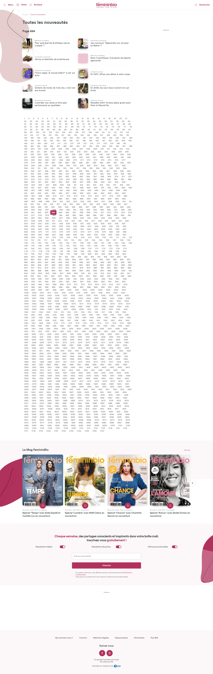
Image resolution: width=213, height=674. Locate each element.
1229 (57, 334)
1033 (111, 295)
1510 (57, 389)
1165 (127, 320)
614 (73, 221)
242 (101, 154)
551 (74, 210)
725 (100, 240)
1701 (120, 425)
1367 (34, 362)
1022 (26, 295)
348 (74, 174)
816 (92, 257)
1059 (95, 301)
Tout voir (187, 450)
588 (108, 215)
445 (89, 190)
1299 (57, 348)
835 (115, 260)
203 (53, 149)
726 (107, 240)
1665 (57, 420)
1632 (126, 412)
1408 (26, 370)
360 (46, 177)
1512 (71, 389)
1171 (63, 323)
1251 (118, 337)
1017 (93, 293)
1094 (42, 309)
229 (120, 152)
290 (108, 163)
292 (122, 163)
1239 (26, 337)
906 (54, 273)
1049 (128, 298)
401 (109, 182)
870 (26, 268)
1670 (97, 420)
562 (39, 213)
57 (118, 124)
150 (32, 141)
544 (26, 210)
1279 (119, 342)
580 (54, 215)
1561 (117, 398)
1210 (26, 331)
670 (40, 232)
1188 (76, 326)
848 (95, 262)
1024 (41, 295)
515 (45, 204)
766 (61, 248)
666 (117, 229)
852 (122, 262)
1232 (79, 334)
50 (78, 124)
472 (68, 196)
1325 (34, 354)
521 (84, 204)
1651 (57, 417)
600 (82, 218)
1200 (56, 329)
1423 (34, 373)
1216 (69, 331)
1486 (88, 384)
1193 (113, 326)
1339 (34, 356)
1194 (120, 326)
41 (25, 124)
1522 (33, 392)
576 (26, 215)
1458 (88, 378)
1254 (34, 340)
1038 (42, 298)
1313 (55, 351)
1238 (125, 334)
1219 (91, 331)
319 (90, 168)
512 (25, 204)
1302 (80, 348)
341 (25, 174)
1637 (57, 414)
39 (123, 121)
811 (60, 257)
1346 (87, 356)
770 (90, 248)
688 (61, 235)
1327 (49, 354)
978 (125, 284)
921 (46, 276)
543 (128, 207)
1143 (77, 318)
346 (60, 174)
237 (66, 154)
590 (122, 215)
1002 (84, 290)
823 (32, 260)
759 (117, 246)
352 (102, 174)
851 (116, 262)
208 (88, 149)
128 (108, 135)
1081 (50, 306)
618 (99, 221)
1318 (91, 351)
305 (102, 165)
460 (88, 193)
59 (129, 124)
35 (100, 121)
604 (110, 218)
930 (109, 276)
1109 (48, 312)
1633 (26, 414)
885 (129, 268)
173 (71, 143)
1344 (72, 356)
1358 (72, 359)
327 (39, 171)
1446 (104, 376)
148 (130, 138)
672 (54, 232)
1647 (26, 417)
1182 (33, 326)
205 (67, 149)
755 (88, 246)
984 (60, 287)
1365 (126, 359)
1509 (49, 389)
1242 (49, 337)
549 (61, 210)
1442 (73, 376)
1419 (108, 370)
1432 (103, 373)
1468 (58, 381)
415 (101, 185)
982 (46, 287)
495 (124, 199)
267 (54, 160)
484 (46, 199)
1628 (95, 412)
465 (124, 193)
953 (53, 282)
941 (75, 279)
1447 (112, 376)
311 (39, 168)
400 (103, 182)
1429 (80, 373)
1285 (56, 345)
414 (94, 185)
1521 (26, 392)
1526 (64, 392)
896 (95, 271)
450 (125, 190)
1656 (96, 417)
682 (124, 232)
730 (26, 243)
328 (46, 171)
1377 (111, 362)
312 (45, 168)
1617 (117, 409)
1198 (41, 329)
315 (64, 168)
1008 (26, 293)
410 (68, 185)
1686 (112, 423)
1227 (41, 334)
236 (60, 154)
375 (39, 179)
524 (105, 204)
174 (78, 143)
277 (123, 160)
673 (61, 232)
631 (81, 224)
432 (109, 188)
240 (87, 154)
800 (89, 254)
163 (116, 141)
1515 (93, 389)
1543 (87, 395)
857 (46, 265)
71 (90, 127)
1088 (103, 306)
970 (69, 284)
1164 (120, 320)
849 (102, 262)
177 (98, 143)
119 (50, 135)
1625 (72, 412)
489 (81, 199)
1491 (127, 384)
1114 (82, 312)
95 (118, 130)
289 (101, 163)
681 (117, 232)
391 (39, 182)
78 (130, 127)
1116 (96, 312)
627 (54, 224)
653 (26, 229)
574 (123, 213)
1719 (41, 431)
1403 (96, 367)
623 (26, 224)
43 (36, 124)
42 (31, 124)
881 (102, 268)
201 (39, 149)
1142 (69, 318)
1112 (69, 312)
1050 (26, 301)
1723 (71, 431)
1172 (70, 323)
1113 (75, 312)
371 (123, 177)
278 (26, 163)
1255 (41, 340)
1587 (102, 403)
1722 (64, 431)
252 (60, 157)
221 (65, 152)
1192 (105, 326)
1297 (42, 348)
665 (110, 229)
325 (25, 171)
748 (40, 246)
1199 (48, 329)
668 (26, 232)
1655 (88, 417)
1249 (103, 337)
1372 (72, 362)
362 (60, 177)
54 (100, 124)
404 (26, 185)
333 (80, 171)
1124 (47, 315)
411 (75, 185)
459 (81, 193)
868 (123, 265)
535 (73, 207)
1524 (48, 392)
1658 (111, 417)
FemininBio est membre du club (103, 666)
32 (82, 121)
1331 (79, 354)
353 (108, 174)
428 (81, 188)
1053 (49, 301)
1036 (26, 298)
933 (129, 276)
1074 (104, 304)
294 (26, 165)
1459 (95, 378)
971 (75, 284)
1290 (94, 345)
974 (97, 284)
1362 (102, 359)
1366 (26, 362)
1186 (62, 326)
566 (67, 213)
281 (46, 163)
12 (77, 119)
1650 (50, 417)
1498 (73, 387)
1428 (73, 373)
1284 (48, 345)
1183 (40, 326)
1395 (34, 367)
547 (47, 210)
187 (58, 146)
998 (54, 290)
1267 (26, 342)
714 (25, 240)
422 (39, 188)
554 (95, 210)
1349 (111, 356)
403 (123, 182)
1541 (72, 395)
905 (47, 273)
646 (82, 226)
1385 (64, 365)
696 (117, 235)
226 (99, 152)
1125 (54, 315)
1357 (64, 359)
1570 (80, 401)
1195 (127, 326)
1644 (111, 414)
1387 (79, 365)
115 (25, 135)
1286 (64, 345)
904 (40, 273)
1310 (34, 351)
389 (26, 182)
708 (97, 237)
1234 (94, 334)
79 (25, 130)
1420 (115, 370)
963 (124, 282)
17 (104, 119)
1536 (34, 395)
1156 (62, 320)
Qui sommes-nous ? (64, 638)
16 (99, 119)
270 (75, 160)
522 (91, 204)
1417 (93, 370)
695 (110, 235)
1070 (73, 304)
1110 (55, 312)
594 (40, 218)
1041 (65, 298)
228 (113, 152)
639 (33, 226)
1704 (34, 428)
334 (87, 171)
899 (116, 271)
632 (88, 224)
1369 (49, 362)
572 (109, 213)
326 (32, 171)
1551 (41, 398)
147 (123, 138)
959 (96, 282)
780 (54, 251)
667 (124, 229)
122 (69, 135)
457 (67, 193)
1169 (48, 323)
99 (31, 132)
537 (87, 207)
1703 (26, 428)
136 (51, 138)
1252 (126, 337)
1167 (34, 323)
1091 (127, 306)
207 (81, 149)
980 (33, 287)
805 (124, 254)
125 (88, 135)
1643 (104, 414)
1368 (42, 362)
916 (122, 273)
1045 (96, 298)
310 (32, 168)
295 (33, 165)
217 (38, 152)
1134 (119, 315)
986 (74, 287)
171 (59, 143)
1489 (111, 384)
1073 (97, 304)
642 (54, 226)
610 (47, 221)
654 (33, 229)
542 (122, 207)
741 (102, 243)
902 (26, 273)
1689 (26, 425)
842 (53, 262)
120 (56, 135)
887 (33, 271)
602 (96, 218)
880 (95, 268)
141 (84, 138)
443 (75, 190)
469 (47, 196)
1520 (129, 389)
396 (74, 182)
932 (122, 276)
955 (67, 282)
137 (58, 138)
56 (112, 124)
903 (33, 273)
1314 (62, 351)
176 (91, 143)
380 (75, 179)
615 (79, 221)
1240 (34, 337)
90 (89, 130)
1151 (25, 320)
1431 (96, 373)
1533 (117, 392)
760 (124, 246)
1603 (119, 406)
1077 (128, 304)
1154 (47, 320)
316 (71, 168)
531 (46, 207)
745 (130, 243)
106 (77, 132)
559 (129, 210)
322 (111, 168)
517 (58, 204)
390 (33, 182)
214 (127, 149)
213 (121, 149)
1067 (50, 304)
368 (102, 177)
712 (123, 237)
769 (82, 248)
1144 (84, 318)
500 (54, 202)
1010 (42, 293)
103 (57, 132)
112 (115, 132)
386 (115, 179)
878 (81, 268)
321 (104, 168)
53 (95, 124)
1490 (119, 384)
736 (67, 243)
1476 (120, 381)
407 (47, 185)
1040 (57, 298)
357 (26, 177)
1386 (71, 365)
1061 (111, 301)
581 (60, 215)
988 (88, 287)
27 (54, 121)
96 (123, 130)
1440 (57, 376)
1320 (106, 351)
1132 (105, 315)
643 (61, 226)
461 (95, 193)
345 (53, 174)
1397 (49, 367)
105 (70, 132)
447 (104, 190)
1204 (86, 329)
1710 (81, 428)
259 (108, 157)
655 (40, 229)
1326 (41, 354)
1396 (42, 367)
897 (102, 271)
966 (40, 284)
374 (33, 179)
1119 (117, 312)
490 (88, 199)
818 (105, 257)
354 (115, 174)
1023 (34, 295)
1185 (54, 326)
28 (60, 121)
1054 (57, 301)
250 (47, 157)
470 (54, 196)
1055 (64, 301)
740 (95, 243)
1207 (110, 329)
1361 (95, 359)
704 (68, 237)
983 (53, 287)
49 (72, 124)
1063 (126, 301)
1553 (56, 398)
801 (96, 254)
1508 (42, 389)
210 (102, 149)
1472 (89, 381)
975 (104, 284)
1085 (80, 306)
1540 (64, 395)
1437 (34, 376)
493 (109, 199)
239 (80, 154)
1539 (57, 395)
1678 (50, 423)
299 (61, 165)
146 (117, 138)
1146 (99, 318)
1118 (110, 312)
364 (74, 177)
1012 (56, 293)
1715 (118, 428)
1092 (26, 309)
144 (104, 138)
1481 (50, 384)
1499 (81, 387)
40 (129, 121)
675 (75, 232)
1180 (129, 323)
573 (116, 213)
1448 (120, 376)
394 (60, 182)
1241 (41, 337)
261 (122, 157)
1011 (49, 293)
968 (54, 284)
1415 (78, 370)
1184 (47, 326)
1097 (65, 309)
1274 (80, 342)
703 (61, 237)
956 (74, 282)
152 (45, 141)
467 (33, 196)
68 (72, 127)
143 (97, 138)
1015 (78, 293)
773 (110, 248)
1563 (26, 401)
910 (82, 273)
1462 (119, 378)
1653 (73, 417)
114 (127, 132)
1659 (119, 417)
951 (39, 282)
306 (109, 165)
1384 (56, 365)
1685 (104, 423)
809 (47, 257)
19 (115, 119)
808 (40, 257)
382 (88, 179)
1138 (40, 318)
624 (33, 224)
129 (114, 135)
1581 (57, 403)
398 (88, 182)
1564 (34, 401)
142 (90, 138)
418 (121, 185)
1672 (112, 420)
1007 (124, 290)
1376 (103, 362)
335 (94, 171)
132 (25, 138)
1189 (84, 326)
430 (95, 188)
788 (110, 251)
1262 (95, 340)
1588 (110, 403)
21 (126, 119)
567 (74, 213)
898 (109, 271)
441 (61, 190)
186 (51, 146)
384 (102, 179)
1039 (49, 298)
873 (46, 268)
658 (61, 229)
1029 (80, 295)
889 (46, 271)
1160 (91, 320)
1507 (34, 389)
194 (104, 146)
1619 (26, 412)
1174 (85, 323)
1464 (26, 381)
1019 (108, 293)
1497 (65, 387)
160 (97, 141)
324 (124, 168)
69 (78, 127)
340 (129, 171)
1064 (26, 304)
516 (51, 204)
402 (116, 182)
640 (40, 226)
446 (96, 190)
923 (60, 276)
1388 (87, 365)
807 (33, 257)
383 (95, 179)
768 (75, 248)
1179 (122, 323)
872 (39, 268)
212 (114, 149)
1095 (50, 309)
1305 (103, 348)
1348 (103, 356)
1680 (66, 423)
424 (53, 188)
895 (88, 271)
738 (81, 243)
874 (53, 268)
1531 (102, 392)
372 (130, 177)
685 (40, 235)
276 (116, 160)
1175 (92, 323)
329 (53, 171)
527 (125, 204)
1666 (65, 420)
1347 (95, 356)
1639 (73, 414)
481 (25, 199)
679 (104, 232)
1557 (87, 398)
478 (111, 196)
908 (69, 273)
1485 (80, 384)
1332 (87, 354)
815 (85, 257)
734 (53, 243)
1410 (42, 370)
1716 (125, 428)
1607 (42, 409)
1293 (117, 345)
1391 (110, 365)
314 (58, 168)
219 (51, 152)
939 (61, 279)
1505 (127, 387)
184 (38, 146)
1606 (34, 409)
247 (26, 157)
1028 (73, 295)
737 (74, 243)
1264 (110, 340)
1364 (118, 359)
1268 (34, 342)
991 (109, 287)
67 (66, 127)
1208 (117, 329)
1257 (57, 340)
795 (54, 254)
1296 (34, 348)
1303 (88, 348)
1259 (72, 340)
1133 (112, 315)
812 (66, 257)
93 (106, 130)
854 (26, 265)
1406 (119, 367)
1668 (81, 420)
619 (106, 221)
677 (89, 232)
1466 (42, 381)
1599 (88, 406)
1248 (95, 337)
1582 (64, 403)
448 (111, 190)
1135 (127, 315)
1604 (126, 406)
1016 (86, 293)
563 (46, 213)
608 (33, 221)
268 (61, 160)
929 (102, 276)
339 (122, 171)
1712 (96, 428)
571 (102, 213)
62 (37, 127)
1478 (26, 384)
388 (129, 179)
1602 (111, 406)
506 (96, 202)
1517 (107, 389)
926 (81, 276)
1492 (26, 387)
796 (61, 254)
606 (124, 218)
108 (90, 132)
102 (50, 132)
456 (60, 193)
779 (47, 251)
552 (81, 210)
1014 (71, 293)
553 (88, 210)
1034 (119, 295)
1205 (94, 329)
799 (82, 254)
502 (68, 202)
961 (109, 282)
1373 (80, 362)
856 (39, 265)
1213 (47, 331)
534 (66, 207)
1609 (58, 409)
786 (96, 251)
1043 (80, 298)
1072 (89, 304)
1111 (62, 312)
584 (81, 215)
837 (128, 260)
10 (67, 119)
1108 (41, 312)
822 (25, 260)
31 (77, 121)
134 (38, 138)
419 (128, 185)
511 (130, 202)
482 (32, 199)
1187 (69, 326)
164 (123, 141)
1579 (42, 403)
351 (95, 174)
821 (125, 257)
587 (102, 215)
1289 (87, 345)
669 (33, 232)
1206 (102, 329)
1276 (95, 342)
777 (33, 251)
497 (33, 202)
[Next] (192, 483)
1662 (34, 420)
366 (88, 177)
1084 (72, 306)
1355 (49, 359)
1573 (103, 401)
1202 (71, 329)
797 (68, 254)
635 (109, 224)
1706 (50, 428)
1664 (49, 420)
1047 (112, 298)
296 (40, 165)
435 (130, 188)
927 (88, 276)
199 (25, 149)
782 (68, 251)
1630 (111, 412)
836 (122, 260)
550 (68, 210)
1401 (81, 367)
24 (37, 121)
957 (82, 282)
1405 (112, 367)
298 (54, 165)
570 (95, 213)
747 (33, 246)
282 (53, 163)
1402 (88, 367)
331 (67, 171)
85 (60, 130)
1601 (103, 406)
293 (129, 163)
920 (39, 276)
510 (124, 202)
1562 (125, 398)
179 (111, 143)
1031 (96, 295)
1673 (120, 420)
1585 (87, 403)
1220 (98, 331)
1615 (102, 409)
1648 (34, 417)
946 (110, 279)
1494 (42, 387)
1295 (26, 348)
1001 (77, 290)
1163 (113, 320)
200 (32, 149)
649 (104, 226)
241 (94, 154)
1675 (26, 423)
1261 (87, 340)
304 (95, 165)
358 (32, 177)
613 (66, 221)
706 (82, 237)
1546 (110, 395)
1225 (26, 334)
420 (26, 188)
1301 (73, 348)
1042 (73, 298)
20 (120, 119)
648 (96, 226)
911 (89, 273)
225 (92, 152)
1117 (103, 312)
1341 (49, 356)
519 (71, 204)
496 (26, 202)
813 (72, 257)
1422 (26, 373)
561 (32, 213)
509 (117, 202)
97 (129, 130)
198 (130, 146)
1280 (126, 342)
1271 (57, 342)
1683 (88, 423)
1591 (26, 406)
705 (75, 237)
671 (47, 232)
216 (32, 152)
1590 (125, 403)
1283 (41, 345)
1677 (42, 423)
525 (112, 204)
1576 (126, 401)
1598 (80, 406)
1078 (26, 306)
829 (74, 260)
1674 (128, 420)
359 (39, 177)
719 (59, 240)
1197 (34, 329)
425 (60, 188)
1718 (33, 431)
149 (25, 141)
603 (103, 218)
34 (94, 121)
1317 (84, 351)
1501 (97, 387)
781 (61, 251)
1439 (49, 376)
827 (60, 260)
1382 (41, 365)
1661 (26, 420)
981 (39, 287)
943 (89, 279)
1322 (121, 351)
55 (106, 124)
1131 (98, 315)
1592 (33, 406)
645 (75, 226)
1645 (119, 414)
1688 (127, 423)
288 (94, 163)
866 (109, 265)
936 (40, 279)
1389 (94, 365)
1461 (111, 378)
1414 (71, 370)
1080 (42, 306)
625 (40, 224)
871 (32, 268)
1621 (41, 412)
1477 (128, 381)
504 (82, 202)
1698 (97, 425)
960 (103, 282)
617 (93, 221)
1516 (100, 389)
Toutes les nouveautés (37, 14)
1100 (89, 309)
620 (113, 221)
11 (72, 119)
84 (54, 130)
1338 (26, 356)
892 (67, 271)
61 (31, 127)
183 (32, 146)
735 (60, 243)
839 (32, 262)
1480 (42, 384)
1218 (84, 331)
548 (54, 210)
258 (101, 157)
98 (25, 132)
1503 (112, 387)
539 (101, 207)
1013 (63, 293)
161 (103, 141)
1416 (86, 370)
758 (109, 246)
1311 (41, 351)
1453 (49, 378)
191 (84, 146)
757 (103, 246)
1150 (129, 318)
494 (117, 199)
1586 (95, 403)
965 (33, 284)
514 (38, 204)
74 (107, 127)
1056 (72, 301)
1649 (42, 417)
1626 (80, 412)
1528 (79, 392)
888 (39, 271)
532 (53, 207)
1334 (102, 354)
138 (64, 138)
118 (44, 135)
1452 (41, 378)
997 (47, 290)
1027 (65, 295)
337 (108, 171)
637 (123, 224)
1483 (65, 384)
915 (115, 273)
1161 (98, 320)
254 (74, 157)
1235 (102, 334)
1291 (102, 345)
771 (96, 248)
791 (25, 254)
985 (67, 287)
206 (74, 149)
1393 (125, 365)
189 (71, 146)
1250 (111, 337)
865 (102, 265)
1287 (71, 345)
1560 (110, 398)
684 (33, 235)
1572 (96, 401)
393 (53, 182)
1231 (72, 334)
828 (67, 260)
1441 (65, 376)
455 (53, 193)
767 (68, 248)
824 (39, 260)
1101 (96, 309)
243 (108, 154)
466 (26, 196)
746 (26, 246)
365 (81, 177)
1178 (114, 323)
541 (115, 207)
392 (46, 182)
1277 (103, 342)
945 (103, 279)
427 (74, 188)
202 (46, 149)
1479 (34, 384)
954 (60, 282)
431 (102, 188)
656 (47, 229)
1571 (88, 401)
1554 (64, 398)
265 (40, 160)
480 (125, 196)
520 (78, 204)
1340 (41, 356)
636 (116, 224)
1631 (118, 412)
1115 (89, 312)
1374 (88, 362)
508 (110, 202)
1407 (127, 367)
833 (101, 260)
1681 (73, 423)
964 (26, 284)
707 (90, 237)
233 (39, 154)
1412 (56, 370)
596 (54, 218)
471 (61, 196)
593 (33, 218)
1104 (118, 309)
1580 (49, 403)
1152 (33, 320)
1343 (64, 356)
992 (117, 287)
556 (109, 210)
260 (115, 157)
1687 (119, 423)
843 (60, 262)
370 (116, 177)
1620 (34, 412)
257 (94, 157)
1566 (49, 401)
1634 (34, 414)
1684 (96, 423)
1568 (65, 401)
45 (48, 124)
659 (68, 229)
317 (78, 168)
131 (127, 135)
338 (115, 171)
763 (39, 248)
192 (90, 146)
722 (79, 240)
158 (84, 141)
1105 (125, 309)
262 (129, 157)
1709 (73, 428)
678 (96, 232)
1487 (96, 384)
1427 (65, 373)
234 (46, 154)
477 (104, 196)
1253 (26, 340)
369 (109, 177)
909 (76, 273)
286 (80, 163)
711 (117, 237)
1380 (26, 365)
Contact (83, 638)
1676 (34, 423)
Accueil (24, 14)
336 (101, 171)
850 (109, 262)
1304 (95, 348)
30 (71, 121)
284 (67, 163)
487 (67, 199)
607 (26, 221)
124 (82, 135)
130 (121, 135)
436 (26, 190)
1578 (34, 403)
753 (74, 246)
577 (33, 215)
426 (67, 188)
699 (33, 237)
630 (75, 224)
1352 (26, 359)
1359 (79, 359)
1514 (86, 389)
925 (73, 276)
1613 (87, 409)
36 (106, 121)
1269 (42, 342)
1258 (64, 340)
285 (73, 163)
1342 (56, 356)
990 (103, 287)
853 (129, 262)
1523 (41, 392)
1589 (118, 403)
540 (108, 207)
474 (82, 196)
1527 (71, 392)
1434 (119, 373)
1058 (88, 301)
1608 (50, 409)
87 (71, 130)
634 (102, 224)
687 (54, 235)
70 (84, 127)
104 (63, 132)
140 (78, 138)
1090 (119, 306)
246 (129, 154)
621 (120, 221)
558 (122, 210)
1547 (118, 395)
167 (32, 143)
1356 (56, 359)
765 (54, 248)
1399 (65, 367)
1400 (73, 367)
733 (46, 243)
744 (123, 243)
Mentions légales (101, 638)
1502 (104, 387)
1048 (120, 298)
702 (54, 237)
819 (112, 257)
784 (82, 251)
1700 (112, 425)
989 (96, 287)
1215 (62, 331)
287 (87, 163)
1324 (26, 354)
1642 (96, 414)
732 (39, 243)
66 (60, 127)
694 (103, 235)
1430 (88, 373)
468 (40, 196)
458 (74, 193)
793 (39, 254)
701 (47, 237)
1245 (72, 337)
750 (54, 246)
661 (82, 229)
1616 (109, 409)
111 (109, 132)
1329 (64, 354)
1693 (57, 425)
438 (40, 190)
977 (118, 284)
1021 (123, 293)
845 (74, 262)
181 (124, 143)
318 (84, 168)
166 (25, 143)
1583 (72, 403)
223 (78, 152)
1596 (64, 406)
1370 (57, 362)
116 (31, 135)
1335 (110, 354)
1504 (120, 387)
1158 (76, 320)
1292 (109, 345)
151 (38, 141)
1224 (128, 331)
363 (67, 177)
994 (26, 290)
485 (53, 199)
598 (68, 218)
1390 (102, 365)
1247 (88, 337)
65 (54, 127)
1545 (103, 395)
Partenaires (139, 638)
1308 (127, 348)
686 (47, 235)
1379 (126, 362)
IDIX (111, 662)
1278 (111, 342)
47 (60, 124)
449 (118, 190)
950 (33, 282)
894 (81, 271)
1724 (79, 431)
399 (95, 182)
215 (25, 152)
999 (62, 290)
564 (53, 213)
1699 (104, 425)
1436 (26, 376)
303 (88, 165)
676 (82, 232)
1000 (69, 290)
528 (25, 207)
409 (62, 185)
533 (60, 207)
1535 (26, 395)
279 (33, 163)
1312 (48, 351)
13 (82, 119)
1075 (112, 304)
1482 (57, 384)
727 (114, 240)
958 (88, 282)
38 (117, 121)
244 (115, 154)
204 (60, 149)
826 (53, 260)
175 (85, 143)
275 (109, 160)
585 (88, 215)
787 (103, 251)
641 (47, 226)
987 (82, 287)
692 (89, 235)
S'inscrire (106, 565)
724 (93, 240)
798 (75, 254)
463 (109, 193)
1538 (49, 395)
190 (78, 146)
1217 (76, 331)
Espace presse (121, 638)
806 (26, 257)
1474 (104, 381)
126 (95, 135)
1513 (78, 389)
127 (101, 135)
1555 (72, 398)
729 (128, 240)
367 (95, 177)
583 (74, 215)
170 (52, 143)
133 (32, 138)
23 (31, 121)
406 (40, 185)
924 (67, 276)
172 (65, 143)
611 (53, 221)
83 (48, 130)
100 (37, 132)
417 (114, 185)
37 (111, 121)
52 (89, 124)
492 (102, 199)
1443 (80, 376)
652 (124, 226)
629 (68, 224)
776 (26, 251)
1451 (34, 378)
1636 (49, 414)
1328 (57, 354)
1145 (92, 318)
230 (127, 152)
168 (39, 143)
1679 (58, 423)
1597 (72, 406)
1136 (26, 318)
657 (54, 229)
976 (111, 284)
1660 (127, 417)
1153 (40, 320)
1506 (26, 389)
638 (26, 226)
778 (40, 251)
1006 (116, 290)
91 (94, 130)
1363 (110, 359)
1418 (100, 370)
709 (104, 237)
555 (102, 210)
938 (54, 279)
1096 (57, 309)
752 (67, 246)
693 (96, 235)
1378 (119, 362)
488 (74, 199)
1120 (124, 312)
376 (47, 179)
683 (26, 235)
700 (40, 237)
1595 (57, 406)
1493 (34, 387)
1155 (54, 320)
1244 (64, 337)
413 (88, 185)
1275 (88, 342)
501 (61, 202)
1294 (125, 345)
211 (108, 149)
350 (88, 174)
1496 (57, 387)
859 (60, 265)
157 (77, 141)
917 (128, 273)
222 (71, 152)
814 (79, 257)
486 (60, 199)
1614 (95, 409)
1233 (87, 334)
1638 (65, 414)
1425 (49, 373)
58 (124, 124)
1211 (33, 331)
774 (118, 248)
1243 (57, 337)
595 (47, 218)
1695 (73, 425)
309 (26, 168)
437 (33, 190)
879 (88, 268)
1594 (49, 406)
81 (37, 130)
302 (81, 165)
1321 (113, 351)
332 (73, 171)
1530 (94, 392)
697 (124, 235)
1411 (49, 370)
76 (119, 127)
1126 (62, 315)
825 (46, 260)
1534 (124, 392)
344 (46, 174)
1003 (92, 290)
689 (68, 235)
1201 (63, 329)
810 (53, 257)
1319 (99, 351)
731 (32, 243)
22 (25, 121)
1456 (72, 378)
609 (40, 221)
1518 (115, 389)
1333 (94, 354)
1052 (41, 301)
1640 (80, 414)
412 (81, 185)
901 (130, 271)
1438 (42, 376)
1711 (88, 428)
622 (127, 221)
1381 (34, 365)
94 (112, 130)
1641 (88, 414)
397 (81, 182)
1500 (89, 387)
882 (108, 268)
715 (32, 240)
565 (60, 213)
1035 (126, 295)
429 (88, 188)
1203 (79, 329)
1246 (80, 337)
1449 (128, 376)
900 (123, 271)
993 (124, 287)
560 (26, 213)
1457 (80, 378)
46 (54, 124)
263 (26, 160)
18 (109, 119)
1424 (41, 373)
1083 (65, 306)
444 (82, 190)
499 (47, 202)
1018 (100, 293)
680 (111, 232)
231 (25, 154)
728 (121, 240)
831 (87, 260)
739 (88, 243)
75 (113, 127)
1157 (69, 320)
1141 (62, 318)
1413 (63, 370)
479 (118, 196)
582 (67, 215)
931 (115, 276)
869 (130, 265)
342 (32, 174)
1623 (56, 412)
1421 (123, 370)
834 (108, 260)
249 (40, 157)
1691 (42, 425)
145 (110, 138)
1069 (66, 304)
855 (32, 265)
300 (68, 165)
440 (54, 190)
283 (60, 163)
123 (75, 135)
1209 (125, 329)
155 (64, 141)
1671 (104, 420)
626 (47, 224)
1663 (41, 420)
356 (129, 174)
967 (47, 284)
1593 (41, 406)
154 (58, 141)
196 (117, 146)
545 (33, 210)
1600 (95, 406)
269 (68, 160)
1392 (117, 365)
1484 (72, 384)
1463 (126, 378)
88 (77, 130)
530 (39, 207)
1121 (25, 315)
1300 (65, 348)
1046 (104, 298)
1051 (34, 301)
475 (89, 196)
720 (66, 240)
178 (104, 143)
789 (117, 251)
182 (25, 146)
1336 (117, 354)
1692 (49, 425)
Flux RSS (154, 638)
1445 (96, 376)
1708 (66, 428)
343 (39, 174)
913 (102, 273)
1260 (80, 340)
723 (86, 240)
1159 (84, 320)
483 (39, 199)
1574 (111, 401)
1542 (79, 395)
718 (52, 240)
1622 (49, 412)
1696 (81, 425)
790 (124, 251)
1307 (119, 348)
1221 (106, 331)
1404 (104, 367)
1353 (34, 359)
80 (31, 130)
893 (74, 271)
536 (80, 207)
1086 (88, 306)
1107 (34, 312)
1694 (65, 425)
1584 (79, 403)
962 (117, 282)
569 (88, 213)
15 (93, 119)
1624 (64, 412)
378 (61, 179)
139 (71, 138)
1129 (84, 315)
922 (52, 276)
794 (47, 254)
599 (75, 218)
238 (73, 154)
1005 (108, 290)
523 (98, 204)
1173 (77, 323)
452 (32, 193)
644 (68, 226)
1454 (57, 378)
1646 (127, 414)
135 (45, 138)
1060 (103, 301)
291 (115, 163)
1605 (26, 409)
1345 (80, 356)
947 (118, 279)
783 (75, 251)
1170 (56, 323)
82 (42, 130)
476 (97, 196)
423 (46, 188)
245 (122, 154)
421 (32, 188)
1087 (96, 306)
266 (47, 160)
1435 (126, 373)
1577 (26, 403)
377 (54, 179)
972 (83, 284)
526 (119, 204)
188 (64, 146)
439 (47, 190)
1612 (80, 409)
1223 (121, 331)
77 (125, 127)
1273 (72, 342)
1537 (41, 395)
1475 (112, 381)
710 (111, 237)
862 (81, 265)
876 (67, 268)
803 (110, 254)
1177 (107, 323)
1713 (103, 428)
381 (81, 179)
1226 (34, 334)
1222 (113, 331)
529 (32, 207)
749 (47, 246)
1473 (97, 381)
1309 (26, 351)
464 (117, 193)
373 (26, 179)
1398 (57, 367)
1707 (58, 428)
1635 (42, 414)
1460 (103, 378)
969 (62, 284)
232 (32, 154)
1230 (64, 334)
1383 (49, 365)
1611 (72, 409)
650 (111, 226)
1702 (128, 425)
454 (46, 193)
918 (25, 276)
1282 (33, 345)
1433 (111, 373)
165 (130, 141)
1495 (50, 387)
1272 (65, 342)
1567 (57, 401)
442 (68, 190)
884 (122, 268)
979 (26, 287)
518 (64, 204)
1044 (88, 298)
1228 (49, 334)
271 (81, 160)
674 (68, 232)
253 (67, 157)
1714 (110, 428)
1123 (40, 315)
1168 (41, 323)
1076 (120, 304)
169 (45, 143)
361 (53, 177)
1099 (81, 309)
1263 (102, 340)
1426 (57, 373)
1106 (26, 312)
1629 (103, 412)
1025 (49, 295)
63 (42, 127)
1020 (115, 293)
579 (47, 215)
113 (121, 132)
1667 (73, 420)
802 (103, 254)
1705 (42, 428)
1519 (122, 389)
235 (52, 154)
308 (123, 165)
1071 (81, 304)
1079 (34, 306)
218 (45, 152)
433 (116, 188)
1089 (111, 306)
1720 (48, 431)
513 (32, 204)
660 (75, 229)
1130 (91, 315)
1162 (105, 320)
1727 (102, 431)
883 (115, 268)
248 (33, 157)
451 (25, 193)
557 (116, 210)
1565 (42, 401)
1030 (88, 295)
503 (75, 202)
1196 (26, 329)
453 (39, 193)
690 (75, 235)
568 (81, 213)
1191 (98, 326)
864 (95, 265)
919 (32, 276)
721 (72, 240)
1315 (69, 351)
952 (46, 282)
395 (67, 182)
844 (67, 262)
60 (25, 127)
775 (125, 248)
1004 (100, 290)
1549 (26, 398)
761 (25, 248)
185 (45, 146)
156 (70, 141)
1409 (34, 370)
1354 (41, 359)
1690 (34, 425)
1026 (57, 295)
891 (60, 271)
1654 (80, 417)
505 (89, 202)
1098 (73, 309)
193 (97, 146)
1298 (49, 348)
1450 (26, 378)
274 (102, 160)
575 (130, 213)
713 (130, 237)
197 (123, 146)
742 (109, 243)
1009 (34, 293)
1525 (56, 392)
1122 (33, 315)
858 (53, 265)
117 (37, 135)
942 (82, 279)
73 (101, 127)
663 (96, 229)
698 (26, 237)
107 (83, 132)
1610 (66, 409)
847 (88, 262)
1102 (103, 309)
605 (117, 218)
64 (48, 127)
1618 (124, 409)
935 (33, 279)
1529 (87, 392)
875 (60, 268)
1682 (81, 423)
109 (96, 132)
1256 (49, 340)
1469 (66, 381)
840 (39, 262)
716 (39, 240)
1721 (56, 431)
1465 (34, 381)
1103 (111, 309)
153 (51, 141)
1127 (69, 315)
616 (86, 221)
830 (81, 260)
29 (65, 121)
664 (103, 229)
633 (95, 224)
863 (88, 265)
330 (60, 171)
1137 (33, 318)
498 (40, 202)
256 (87, 157)
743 (116, 243)
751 (60, 246)
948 (125, 279)
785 (89, 251)
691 (82, 235)
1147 (106, 318)
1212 (40, 331)
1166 (26, 323)
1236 (110, 334)
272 (88, 160)
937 (47, 279)
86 (65, 130)
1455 (64, 378)
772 (103, 248)
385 (108, 179)
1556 (79, 398)
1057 (80, 301)
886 (26, 271)
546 (40, 210)
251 (53, 157)
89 (83, 130)
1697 (89, 425)
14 (88, 119)
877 (74, 268)
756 (95, 246)
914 (108, 273)
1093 (34, 309)
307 (117, 165)
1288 (79, 345)
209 (95, 149)
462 (102, 193)
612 (60, 221)
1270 (49, 342)
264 (33, 160)
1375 (95, 362)
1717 (26, 431)
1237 (117, 334)
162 (110, 141)
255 (81, 157)
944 (96, 279)
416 (108, 185)
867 (116, 265)
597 (61, 218)
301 (74, 165)
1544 (95, 395)
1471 (81, 381)
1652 (65, 417)
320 (97, 168)
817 (99, 257)
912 (95, 273)
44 (42, 124)
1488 (103, 384)
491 (95, 199)
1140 (55, 318)
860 (67, 265)
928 (95, 276)
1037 (34, 298)
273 (95, 160)
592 (26, 218)
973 (90, 284)
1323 (129, 351)
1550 (34, 398)
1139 (48, 318)
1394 (26, 367)
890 (53, 271)
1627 (87, 412)
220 (58, 152)
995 (33, 290)
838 (25, 262)
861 (74, 265)
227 (106, 152)
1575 (119, 401)
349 (81, 174)
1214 (54, 331)
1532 (109, 392)
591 (129, 215)
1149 (121, 318)
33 (88, 121)
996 (40, 290)
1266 (126, 340)
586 (95, 215)
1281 (26, 345)
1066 (42, 304)
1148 (114, 318)
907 (61, 273)
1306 (111, 348)
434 (123, 188)
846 (81, 262)
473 (75, 196)
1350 (118, 356)
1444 (88, 376)
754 (81, 246)
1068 (58, 304)
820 (119, 257)
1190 (91, 326)
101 (44, 132)
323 (118, 168)
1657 (104, 417)
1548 (126, 395)
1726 (94, 431)
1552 (49, 398)
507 (103, 202)
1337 (125, 354)
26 (48, 121)
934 (26, 279)
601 (89, 218)
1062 (119, 301)
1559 (102, 398)
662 (89, 229)
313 (51, 168)
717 (45, 240)
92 (100, 130)
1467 (50, 381)
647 (89, 226)
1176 (99, 323)
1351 (126, 356)
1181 (25, 326)
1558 (95, 398)
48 (66, 124)
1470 (73, 381)
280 (40, 163)
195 (110, 146)
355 (122, 174)
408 (54, 185)
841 (46, 262)
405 (33, 185)
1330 (72, 354)
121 (63, 135)
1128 (76, 315)
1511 (64, 389)
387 (122, 179)
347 (67, 174)
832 (94, 260)
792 (32, 254)
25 (42, 121)
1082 (57, 306)
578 (40, 215)
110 (103, 132)
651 (117, 226)
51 (83, 124)
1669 (89, 420)
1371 (65, 362)
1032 (103, 295)
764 (47, 248)
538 (94, 207)
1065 (34, 304)
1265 (118, 340)
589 (115, 215)
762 (32, 248)
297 (47, 165)
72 (95, 127)
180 (118, 143)
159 (90, 141)
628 (61, 224)
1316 (77, 351)
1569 (73, 401)
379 (68, 179)
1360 (87, 359)
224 (85, 152)
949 (26, 282)
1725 (87, 431)
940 (68, 279)
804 (117, 254)
